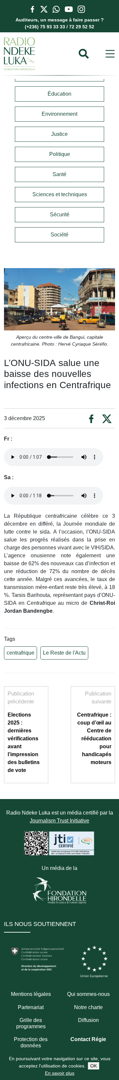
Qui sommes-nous (88, 994)
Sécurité (59, 214)
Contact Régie (88, 1039)
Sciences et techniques (59, 194)
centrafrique (20, 653)
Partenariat (31, 1007)
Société (59, 234)
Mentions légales (31, 994)
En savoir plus (59, 1073)
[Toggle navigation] (110, 53)
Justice (59, 134)
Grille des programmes (31, 1023)
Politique (59, 154)
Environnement (59, 114)
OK (93, 1065)
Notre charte (88, 1007)
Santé (59, 174)
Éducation (59, 94)
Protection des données (31, 1042)
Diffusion (88, 1020)
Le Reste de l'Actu (64, 653)
